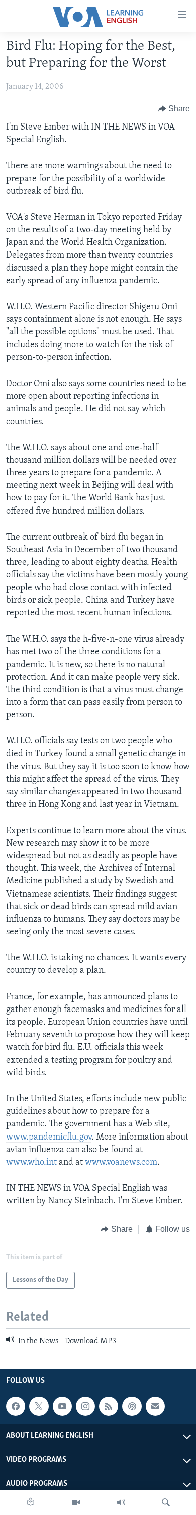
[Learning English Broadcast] (121, 1502)
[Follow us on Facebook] (15, 1406)
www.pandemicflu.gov (48, 1137)
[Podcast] (131, 1406)
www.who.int (31, 1162)
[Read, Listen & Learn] (30, 1502)
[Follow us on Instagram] (85, 1406)
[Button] (174, 108)
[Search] (166, 1502)
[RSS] (108, 1406)
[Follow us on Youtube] (62, 1406)
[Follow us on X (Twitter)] (38, 1406)
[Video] (76, 1502)
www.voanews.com (121, 1162)
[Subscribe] (155, 1406)
